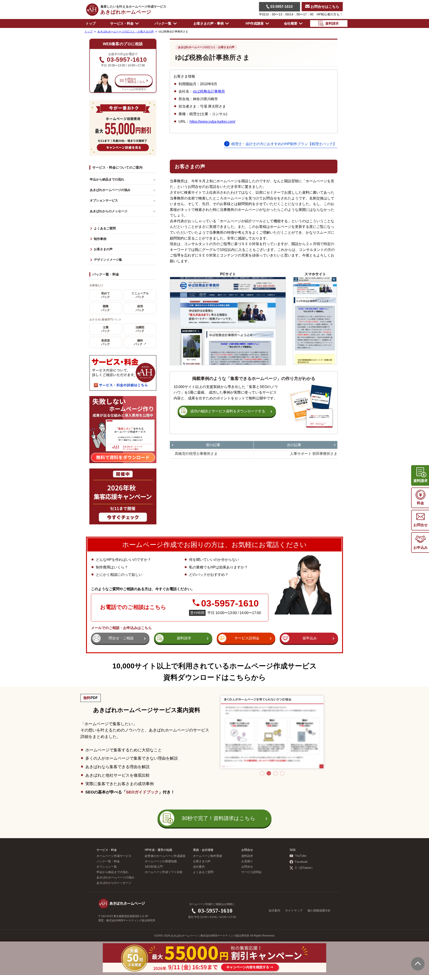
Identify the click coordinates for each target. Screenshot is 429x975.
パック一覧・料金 (105, 274)
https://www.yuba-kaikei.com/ (212, 121)
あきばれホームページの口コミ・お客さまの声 (206, 47)
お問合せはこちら (324, 6)
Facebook (301, 861)
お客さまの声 (103, 249)
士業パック (105, 329)
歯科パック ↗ (140, 342)
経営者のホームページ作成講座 (165, 856)
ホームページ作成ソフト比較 (164, 872)
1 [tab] (262, 773)
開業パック (105, 308)
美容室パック (105, 342)
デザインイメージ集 (108, 259)
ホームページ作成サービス (114, 856)
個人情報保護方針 (319, 910)
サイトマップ (294, 910)
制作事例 (100, 239)
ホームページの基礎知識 (161, 861)
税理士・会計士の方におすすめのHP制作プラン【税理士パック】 (283, 144)
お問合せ (247, 866)
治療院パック (140, 329)
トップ (91, 23)
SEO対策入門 (154, 866)
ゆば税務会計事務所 (209, 91)
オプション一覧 (107, 866)
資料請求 (247, 856)
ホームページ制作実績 (207, 856)
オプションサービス (104, 200)
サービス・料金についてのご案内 (117, 167)
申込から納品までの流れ (107, 179)
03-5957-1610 (281, 6)
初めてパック (105, 295)
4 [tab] (282, 773)
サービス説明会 (251, 872)
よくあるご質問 (105, 228)
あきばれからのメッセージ (108, 211)
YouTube (300, 855)
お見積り (247, 861)
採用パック (140, 308)
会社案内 (199, 866)
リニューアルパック (140, 295)
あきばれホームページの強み (110, 190)
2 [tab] (269, 773)
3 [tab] (275, 773)
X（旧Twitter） (304, 867)
